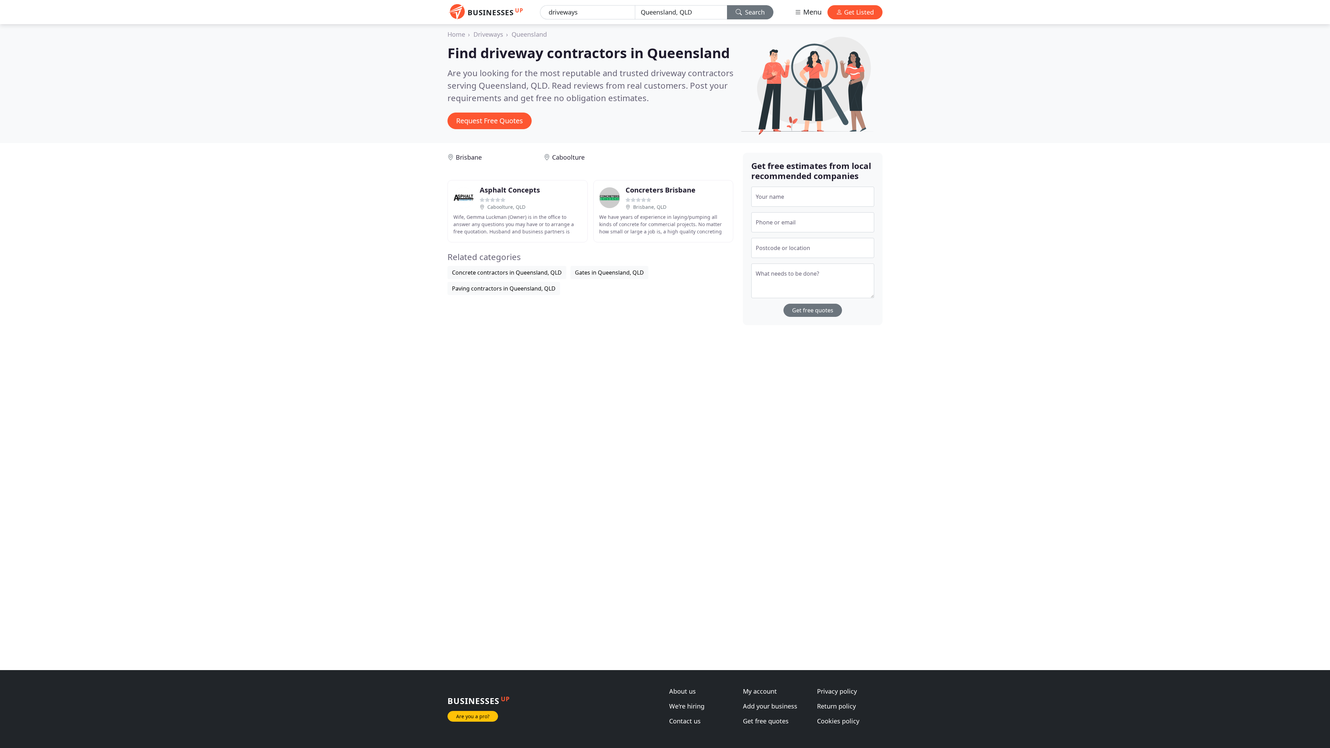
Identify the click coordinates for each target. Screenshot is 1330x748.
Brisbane (469, 157)
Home (456, 34)
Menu (811, 12)
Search (754, 12)
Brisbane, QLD (649, 207)
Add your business (770, 706)
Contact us (685, 721)
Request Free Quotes (489, 120)
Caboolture (568, 157)
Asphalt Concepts (510, 190)
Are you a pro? (472, 716)
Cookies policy (838, 721)
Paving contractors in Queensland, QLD (504, 288)
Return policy (836, 706)
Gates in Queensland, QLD (609, 272)
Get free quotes (812, 310)
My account (760, 691)
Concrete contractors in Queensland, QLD (507, 272)
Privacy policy (837, 691)
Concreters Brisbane (660, 190)
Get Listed (858, 12)
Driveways (488, 34)
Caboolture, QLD (506, 207)
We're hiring (686, 706)
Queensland (529, 34)
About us (682, 691)
